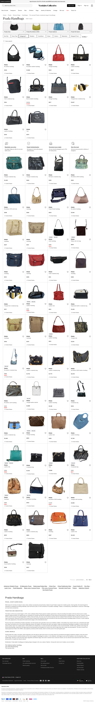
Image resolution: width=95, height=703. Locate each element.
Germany (20, 701)
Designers (13, 10)
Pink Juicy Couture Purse (49, 588)
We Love (62, 10)
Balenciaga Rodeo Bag (40, 586)
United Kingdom (8, 701)
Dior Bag (87, 586)
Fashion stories (80, 670)
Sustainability (80, 663)
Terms (24, 680)
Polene (75, 588)
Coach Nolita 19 (77, 586)
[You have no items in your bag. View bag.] (92, 6)
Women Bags (16, 15)
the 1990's (20, 628)
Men (25, 10)
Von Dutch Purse (47, 590)
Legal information (18, 680)
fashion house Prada (51, 605)
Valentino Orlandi (84, 588)
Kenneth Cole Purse (65, 588)
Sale (67, 10)
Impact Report (80, 665)
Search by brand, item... (10, 5)
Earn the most (75, 147)
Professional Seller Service (47, 667)
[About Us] (77, 10)
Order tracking (26, 661)
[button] (92, 6)
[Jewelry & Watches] (52, 10)
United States (15, 701)
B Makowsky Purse (25, 586)
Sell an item (71, 5)
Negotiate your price (10, 147)
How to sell (43, 661)
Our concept (5, 661)
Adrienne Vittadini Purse (11, 586)
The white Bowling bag (11, 646)
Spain (24, 701)
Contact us (61, 663)
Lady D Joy (7, 588)
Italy (27, 701)
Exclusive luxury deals (55, 147)
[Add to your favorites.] (23, 65)
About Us (73, 10)
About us (79, 661)
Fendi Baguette (17, 588)
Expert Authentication (33, 147)
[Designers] (16, 10)
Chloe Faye (52, 586)
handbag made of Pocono (74, 618)
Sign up (86, 5)
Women (20, 10)
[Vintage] (58, 10)
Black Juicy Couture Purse (32, 588)
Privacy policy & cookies (33, 680)
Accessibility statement (7, 680)
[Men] (27, 10)
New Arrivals (4, 10)
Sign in (80, 5)
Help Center (62, 661)
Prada (9, 15)
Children (31, 10)
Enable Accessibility (5, 1)
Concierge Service (6, 663)
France (2, 701)
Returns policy (26, 665)
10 (87, 580)
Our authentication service (29, 663)
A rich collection (52, 636)
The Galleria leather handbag (13, 645)
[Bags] (39, 10)
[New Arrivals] (9, 10)
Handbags (25, 15)
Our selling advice (45, 663)
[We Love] (65, 10)
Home (4, 15)
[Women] (23, 10)
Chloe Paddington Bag (64, 586)
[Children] (34, 10)
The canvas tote (9, 648)
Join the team (80, 667)
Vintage (55, 10)
